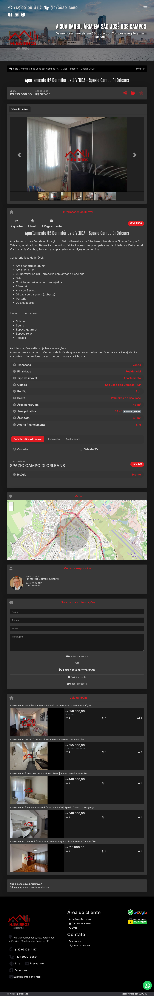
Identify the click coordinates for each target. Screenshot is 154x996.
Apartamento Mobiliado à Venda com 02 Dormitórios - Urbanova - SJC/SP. (51, 705)
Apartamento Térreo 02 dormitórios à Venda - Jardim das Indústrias (47, 739)
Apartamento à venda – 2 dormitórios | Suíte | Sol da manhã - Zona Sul (48, 773)
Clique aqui (16, 887)
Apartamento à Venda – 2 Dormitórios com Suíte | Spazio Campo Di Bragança (52, 807)
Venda (24, 68)
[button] (20, 155)
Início (15, 68)
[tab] (20, 109)
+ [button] (11, 504)
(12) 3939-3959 (64, 8)
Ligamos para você (79, 945)
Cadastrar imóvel (81, 923)
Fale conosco (76, 941)
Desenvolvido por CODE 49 (134, 994)
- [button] (11, 509)
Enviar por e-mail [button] (78, 656)
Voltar (141, 68)
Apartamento (70, 68)
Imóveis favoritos (81, 919)
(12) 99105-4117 (28, 8)
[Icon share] (10, 14)
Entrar (74, 927)
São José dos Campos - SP (45, 68)
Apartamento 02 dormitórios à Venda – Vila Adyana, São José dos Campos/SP (53, 841)
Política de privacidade (17, 994)
